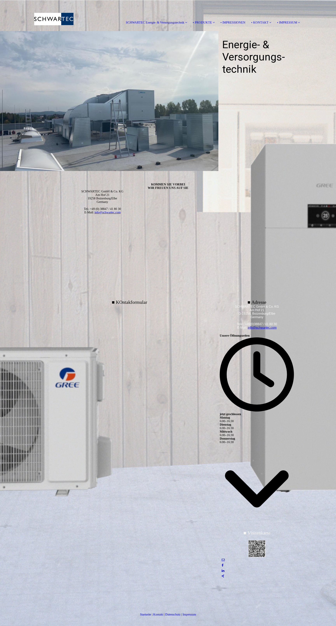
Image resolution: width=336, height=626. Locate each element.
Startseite (145, 614)
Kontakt (158, 614)
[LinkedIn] (223, 570)
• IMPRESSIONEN (232, 22)
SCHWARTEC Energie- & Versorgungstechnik (155, 22)
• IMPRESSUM (287, 22)
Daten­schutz (172, 614)
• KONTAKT (260, 22)
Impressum (189, 614)
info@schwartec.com (107, 212)
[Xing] (223, 576)
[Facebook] (222, 565)
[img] (44, 15)
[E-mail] (223, 559)
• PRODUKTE (202, 22)
